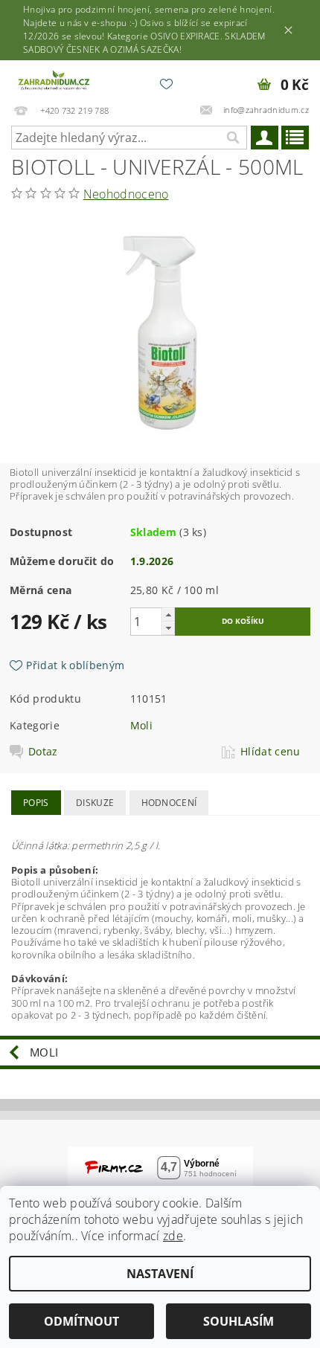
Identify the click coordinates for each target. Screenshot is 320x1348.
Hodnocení (169, 802)
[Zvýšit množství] (168, 614)
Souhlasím (238, 1321)
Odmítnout (81, 1321)
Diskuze (95, 802)
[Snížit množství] (168, 628)
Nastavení (160, 1273)
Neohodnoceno (126, 194)
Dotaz (43, 751)
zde (173, 1236)
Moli (141, 725)
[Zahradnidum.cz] (55, 79)
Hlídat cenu (270, 751)
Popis (36, 802)
